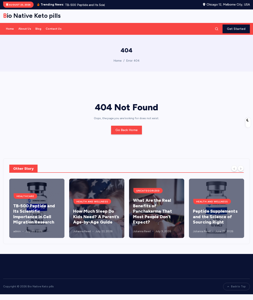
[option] (36, 208)
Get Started (236, 29)
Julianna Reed (82, 231)
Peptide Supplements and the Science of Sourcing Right (215, 216)
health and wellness (92, 201)
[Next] (241, 168)
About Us (24, 28)
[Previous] (234, 168)
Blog (38, 28)
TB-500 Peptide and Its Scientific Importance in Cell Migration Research (34, 214)
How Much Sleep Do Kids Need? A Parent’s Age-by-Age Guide (96, 216)
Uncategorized (148, 190)
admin (17, 231)
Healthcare (25, 196)
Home (10, 28)
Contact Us (53, 28)
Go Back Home (126, 130)
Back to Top (238, 286)
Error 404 (133, 60)
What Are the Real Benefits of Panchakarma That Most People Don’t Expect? (152, 211)
